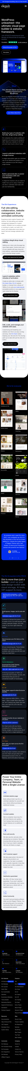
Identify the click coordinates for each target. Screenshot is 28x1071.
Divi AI (14, 283)
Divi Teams (17, 994)
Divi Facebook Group (6, 1046)
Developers (4, 1007)
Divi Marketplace (19, 986)
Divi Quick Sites (7, 283)
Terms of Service (19, 1051)
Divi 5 (16, 984)
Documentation (5, 1019)
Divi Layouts (4, 986)
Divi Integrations (5, 1051)
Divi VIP (17, 997)
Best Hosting (18, 1037)
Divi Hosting (18, 999)
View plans (6, 52)
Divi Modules (4, 984)
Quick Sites (4, 989)
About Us (17, 1044)
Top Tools (17, 1035)
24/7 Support (4, 1024)
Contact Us (18, 1049)
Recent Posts (18, 1019)
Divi (16, 981)
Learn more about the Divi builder (13, 257)
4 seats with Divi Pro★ (9, 748)
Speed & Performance (7, 1005)
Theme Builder (5, 999)
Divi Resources (18, 1024)
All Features (4, 981)
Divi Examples (4, 1049)
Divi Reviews (4, 1054)
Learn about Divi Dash (10, 344)
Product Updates (19, 1021)
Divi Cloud (17, 989)
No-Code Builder (5, 991)
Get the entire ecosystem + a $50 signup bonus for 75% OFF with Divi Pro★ (13, 596)
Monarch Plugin (19, 1010)
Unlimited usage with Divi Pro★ (11, 616)
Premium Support (5, 1010)
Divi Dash (14, 334)
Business (17, 1027)
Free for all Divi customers (10, 722)
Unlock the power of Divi (10, 47)
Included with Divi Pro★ (9, 695)
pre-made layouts (19, 287)
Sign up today (10, 934)
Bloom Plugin (18, 1007)
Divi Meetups (4, 1044)
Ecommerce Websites (6, 997)
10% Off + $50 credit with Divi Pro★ (13, 669)
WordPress (17, 1029)
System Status (5, 1029)
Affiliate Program (5, 1057)
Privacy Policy (18, 1054)
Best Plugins (18, 1032)
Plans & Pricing (18, 1012)
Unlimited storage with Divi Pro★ (12, 643)
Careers (17, 1046)
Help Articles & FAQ (6, 1021)
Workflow (3, 994)
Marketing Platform (6, 1002)
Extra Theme (18, 1005)
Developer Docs (5, 1027)
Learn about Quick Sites (11, 295)
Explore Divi (18, 934)
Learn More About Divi (14, 113)
